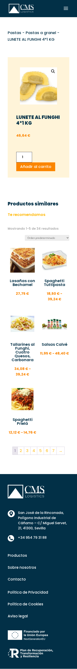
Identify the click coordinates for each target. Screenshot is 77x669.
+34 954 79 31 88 (32, 537)
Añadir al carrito (35, 166)
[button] (53, 71)
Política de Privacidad (28, 592)
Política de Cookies (25, 604)
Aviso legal (18, 616)
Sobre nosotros (22, 567)
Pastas (14, 32)
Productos (17, 555)
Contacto (17, 579)
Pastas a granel (41, 32)
